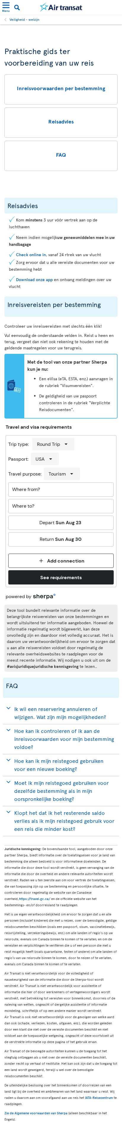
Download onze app (34, 279)
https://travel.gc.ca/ (34, 898)
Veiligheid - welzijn (24, 19)
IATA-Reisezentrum (99, 1097)
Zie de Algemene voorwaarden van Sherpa (36, 1113)
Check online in (31, 254)
